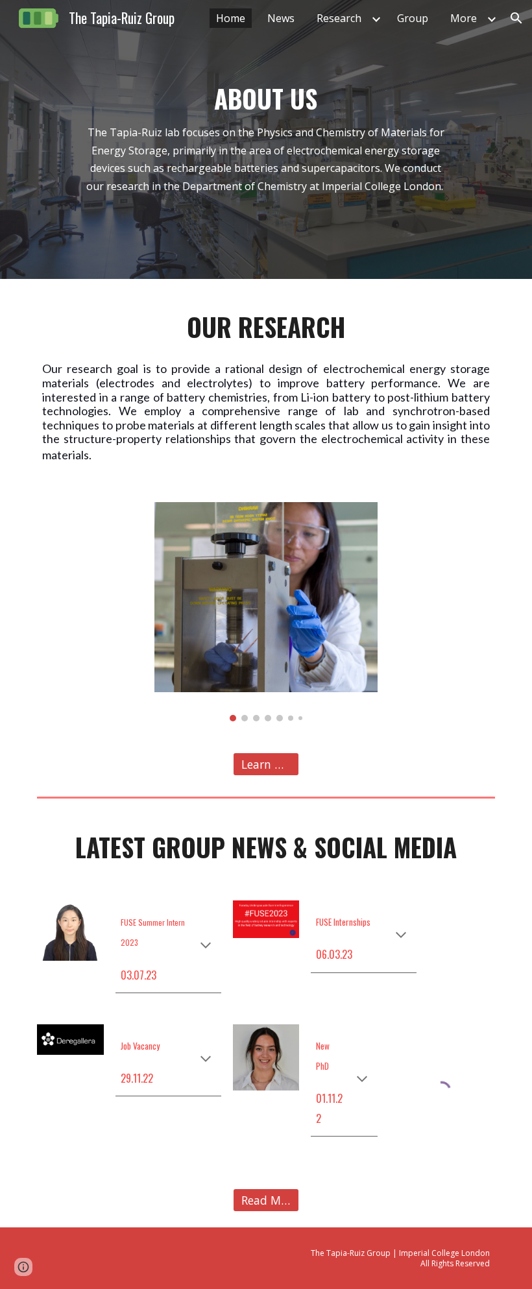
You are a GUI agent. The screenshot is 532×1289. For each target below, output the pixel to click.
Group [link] (412, 18)
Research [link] (339, 18)
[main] (265, 139)
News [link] (281, 18)
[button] (516, 18)
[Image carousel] (266, 611)
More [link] (463, 18)
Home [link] (230, 18)
